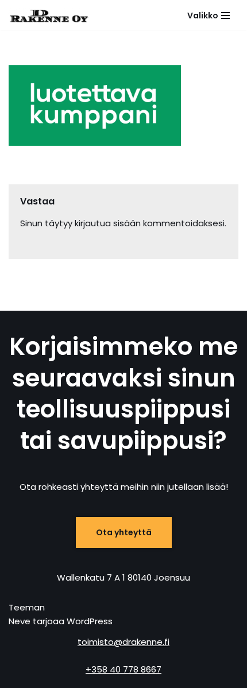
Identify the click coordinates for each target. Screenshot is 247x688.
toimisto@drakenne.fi (123, 642)
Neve (19, 621)
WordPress (90, 621)
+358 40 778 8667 (123, 669)
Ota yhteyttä (124, 532)
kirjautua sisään (108, 223)
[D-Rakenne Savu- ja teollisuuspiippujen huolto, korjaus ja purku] (49, 15)
